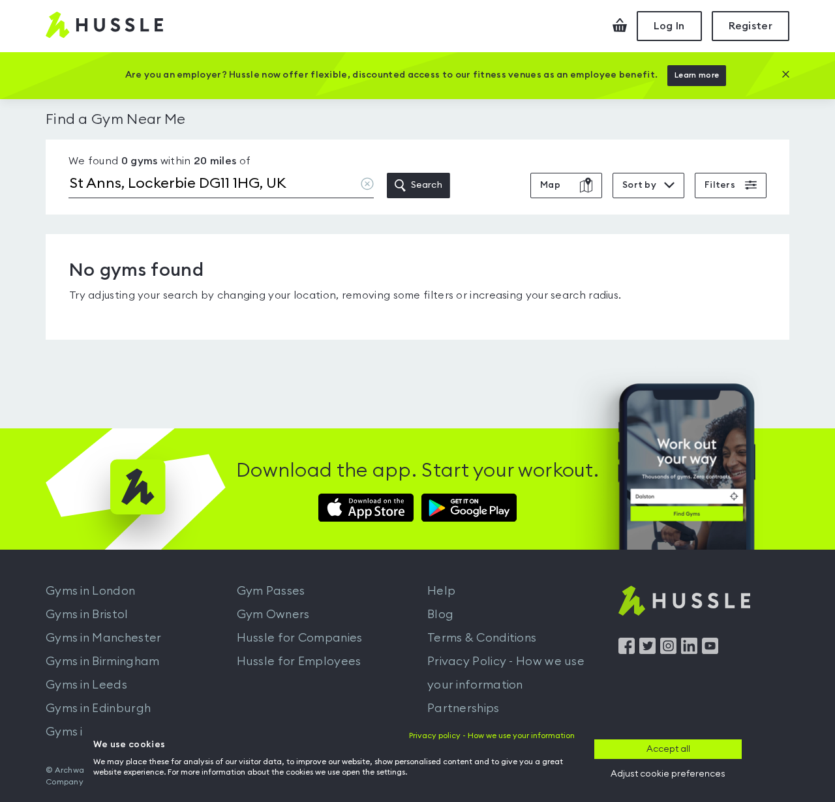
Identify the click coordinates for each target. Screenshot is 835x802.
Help (441, 591)
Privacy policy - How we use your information (492, 735)
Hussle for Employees (299, 661)
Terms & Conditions (481, 638)
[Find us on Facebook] (626, 651)
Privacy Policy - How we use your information (505, 673)
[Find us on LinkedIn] (689, 651)
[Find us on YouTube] (710, 651)
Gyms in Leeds (86, 685)
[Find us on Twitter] (647, 651)
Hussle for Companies (300, 638)
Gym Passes (271, 591)
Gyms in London (90, 591)
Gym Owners (273, 614)
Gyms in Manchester (103, 638)
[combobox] (221, 185)
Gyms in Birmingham (102, 661)
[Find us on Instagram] (668, 651)
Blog (440, 614)
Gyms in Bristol (87, 614)
